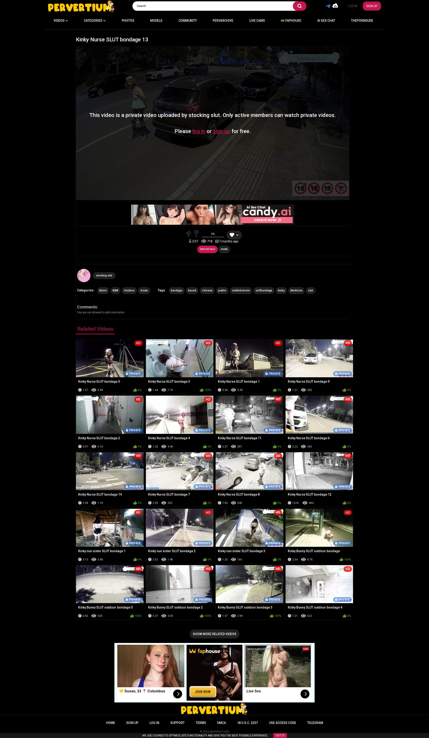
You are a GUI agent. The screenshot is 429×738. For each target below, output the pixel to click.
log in (198, 131)
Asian (144, 290)
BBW (115, 290)
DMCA (221, 723)
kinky (281, 290)
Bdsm (103, 290)
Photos (128, 20)
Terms (201, 723)
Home (110, 723)
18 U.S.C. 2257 (247, 723)
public (222, 290)
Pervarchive (223, 20)
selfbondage (264, 290)
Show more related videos (214, 634)
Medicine (296, 290)
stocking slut (104, 275)
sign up (221, 131)
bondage (176, 290)
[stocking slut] (83, 275)
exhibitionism (241, 290)
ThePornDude (362, 20)
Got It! (280, 735)
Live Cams (257, 20)
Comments (87, 307)
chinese (207, 290)
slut (310, 290)
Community (188, 20)
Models (156, 20)
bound (192, 290)
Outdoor (129, 290)
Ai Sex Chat (326, 20)
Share (224, 249)
